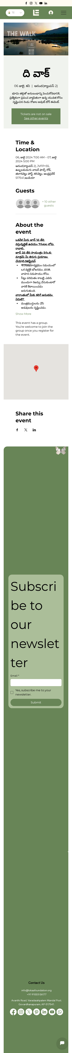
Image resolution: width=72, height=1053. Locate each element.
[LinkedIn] (46, 3)
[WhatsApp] (59, 1012)
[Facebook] (26, 3)
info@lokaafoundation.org (36, 990)
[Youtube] (41, 3)
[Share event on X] (25, 429)
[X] (36, 3)
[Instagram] (31, 3)
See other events (36, 118)
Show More (23, 314)
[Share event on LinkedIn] (34, 429)
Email (14, 675)
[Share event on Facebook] (17, 429)
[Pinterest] (36, 1012)
